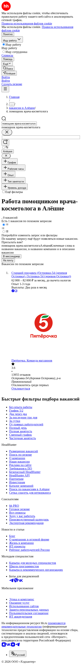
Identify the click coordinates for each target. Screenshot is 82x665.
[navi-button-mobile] (5, 89)
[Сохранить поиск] (5, 142)
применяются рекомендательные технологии (33, 624)
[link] (8, 68)
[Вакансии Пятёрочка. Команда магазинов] (44, 326)
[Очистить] (7, 132)
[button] (6, 77)
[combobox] (19, 124)
